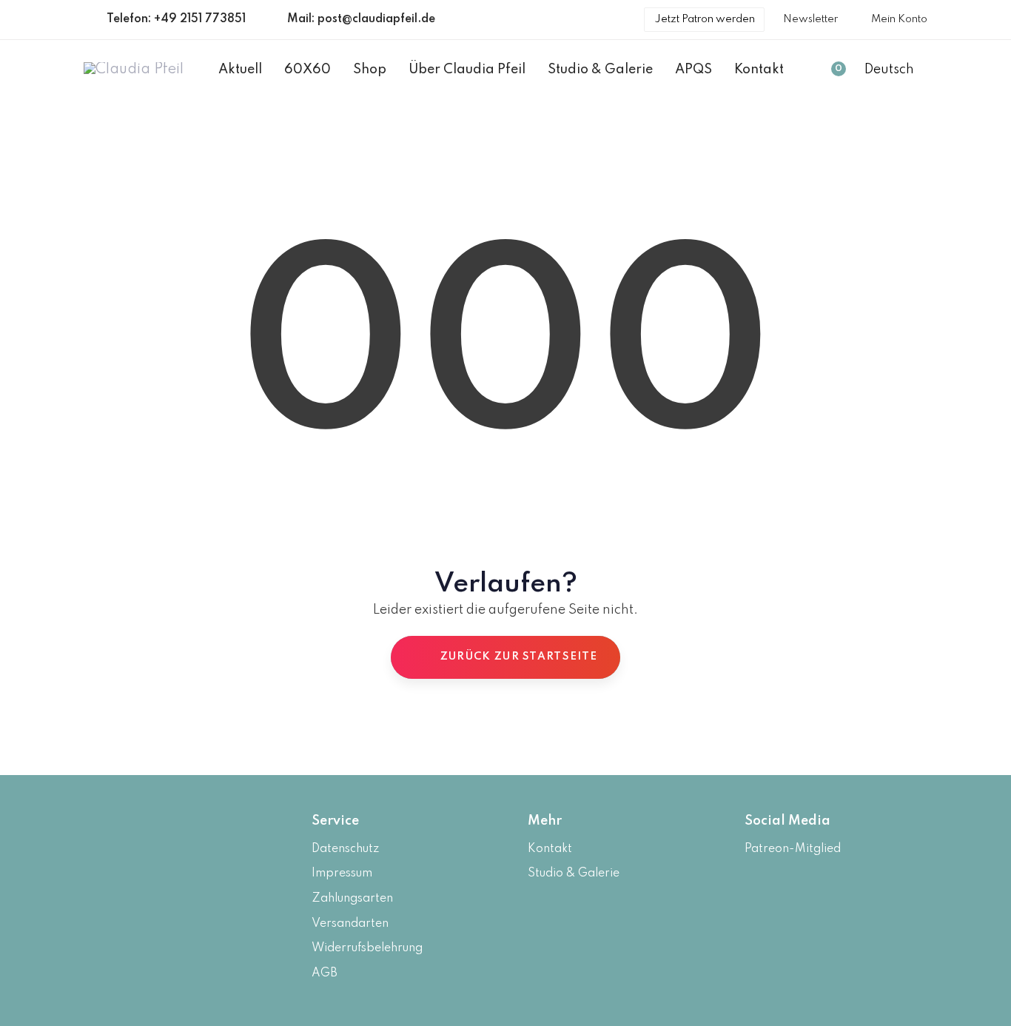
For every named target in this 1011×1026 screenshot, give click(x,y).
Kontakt (550, 849)
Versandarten (350, 924)
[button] (895, 70)
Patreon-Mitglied (793, 849)
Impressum (342, 873)
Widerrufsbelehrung (367, 948)
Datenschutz (345, 849)
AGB (324, 973)
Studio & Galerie (573, 873)
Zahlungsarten (352, 899)
